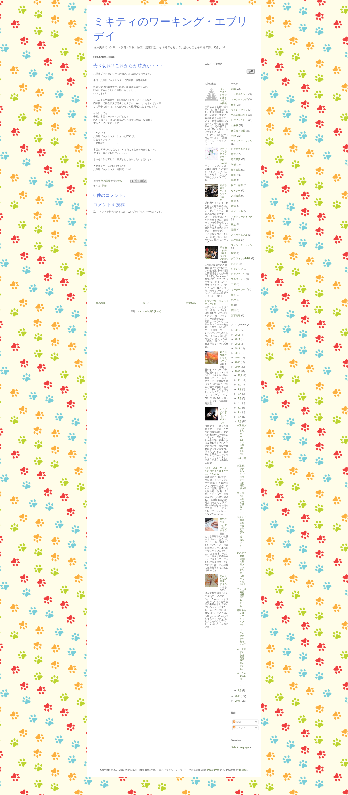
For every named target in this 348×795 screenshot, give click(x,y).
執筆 (104, 185)
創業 (233, 89)
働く (233, 294)
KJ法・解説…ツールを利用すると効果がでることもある (216, 471)
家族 (233, 224)
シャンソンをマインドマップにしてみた (223, 155)
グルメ (234, 263)
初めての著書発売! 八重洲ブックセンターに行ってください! (241, 569)
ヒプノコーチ (238, 274)
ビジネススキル (239, 149)
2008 (238, 362)
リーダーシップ (239, 289)
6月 (240, 403)
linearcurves (213, 770)
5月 (240, 407)
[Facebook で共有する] (142, 181)
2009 (238, 357)
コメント (240, 727)
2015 (238, 334)
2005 (238, 696)
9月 (240, 389)
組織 (233, 180)
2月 (240, 421)
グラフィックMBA (240, 258)
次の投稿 (100, 303)
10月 (240, 384)
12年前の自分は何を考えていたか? (224, 253)
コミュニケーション (241, 141)
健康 (233, 201)
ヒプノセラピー (239, 120)
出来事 (234, 125)
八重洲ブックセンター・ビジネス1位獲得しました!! (241, 439)
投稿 (238, 721)
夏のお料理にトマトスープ (223, 356)
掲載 (233, 253)
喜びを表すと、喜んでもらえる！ (223, 192)
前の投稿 (191, 303)
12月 (240, 375)
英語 (233, 310)
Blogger (243, 770)
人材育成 (236, 195)
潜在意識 (236, 240)
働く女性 (236, 169)
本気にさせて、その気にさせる (223, 525)
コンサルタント (239, 94)
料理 (233, 300)
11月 (240, 380)
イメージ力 (237, 211)
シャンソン (237, 268)
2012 (238, 348)
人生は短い (241, 460)
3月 (240, 417)
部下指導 (236, 315)
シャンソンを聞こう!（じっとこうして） (223, 415)
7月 (240, 398)
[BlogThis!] (135, 181)
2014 (238, 339)
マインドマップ (239, 109)
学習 (233, 164)
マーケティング (239, 99)
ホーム (146, 303)
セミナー (236, 190)
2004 (238, 700)
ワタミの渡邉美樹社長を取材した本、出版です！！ (241, 533)
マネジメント (238, 279)
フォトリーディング (241, 216)
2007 (238, 366)
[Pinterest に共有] (145, 181)
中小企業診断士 (239, 115)
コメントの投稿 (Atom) (149, 311)
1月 (240, 690)
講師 (233, 135)
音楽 (233, 229)
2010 (238, 353)
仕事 (233, 104)
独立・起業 (237, 185)
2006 (238, 371)
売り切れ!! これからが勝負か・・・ (240, 503)
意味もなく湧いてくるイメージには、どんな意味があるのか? (241, 627)
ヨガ (233, 284)
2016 (238, 330)
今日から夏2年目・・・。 (241, 679)
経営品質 (236, 159)
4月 (240, 412)
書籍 (233, 206)
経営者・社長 (238, 130)
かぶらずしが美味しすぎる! (223, 580)
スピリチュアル (239, 234)
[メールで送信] (131, 181)
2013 (238, 343)
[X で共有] (138, 181)
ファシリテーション (241, 245)
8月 (240, 394)
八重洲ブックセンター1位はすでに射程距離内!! (241, 477)
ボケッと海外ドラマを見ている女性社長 (223, 96)
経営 (233, 154)
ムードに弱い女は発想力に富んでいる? (241, 659)
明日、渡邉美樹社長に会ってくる (241, 597)
